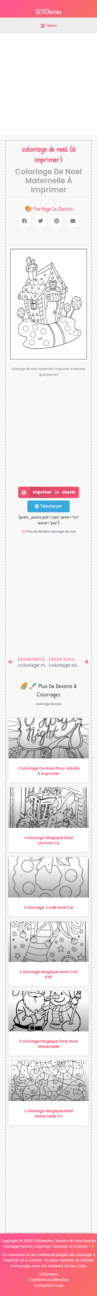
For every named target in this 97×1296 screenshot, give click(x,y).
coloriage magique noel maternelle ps (48, 1113)
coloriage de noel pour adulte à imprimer (48, 770)
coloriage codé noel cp (48, 907)
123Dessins (48, 1274)
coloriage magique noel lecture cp (48, 840)
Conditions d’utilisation (48, 1279)
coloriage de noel (45, 149)
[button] (24, 221)
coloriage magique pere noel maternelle (48, 1043)
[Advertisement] (48, 84)
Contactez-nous (48, 1285)
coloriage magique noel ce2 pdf (48, 974)
